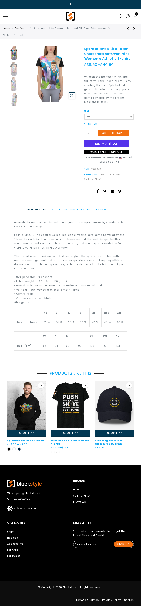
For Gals (20, 28)
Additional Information (71, 209)
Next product (134, 28)
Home (6, 28)
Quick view (41, 385)
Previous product (125, 28)
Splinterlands (93, 178)
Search (129, 600)
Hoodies (12, 537)
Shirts (117, 174)
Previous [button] (29, 76)
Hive (76, 489)
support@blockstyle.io (26, 493)
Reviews (102, 209)
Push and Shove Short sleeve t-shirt (70, 442)
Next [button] (68, 76)
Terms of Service (87, 600)
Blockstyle (80, 501)
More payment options (106, 152)
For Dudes (14, 555)
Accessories (15, 543)
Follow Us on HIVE (24, 508)
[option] (51, 74)
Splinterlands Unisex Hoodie (26, 440)
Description (36, 209)
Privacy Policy (111, 600)
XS (88, 117)
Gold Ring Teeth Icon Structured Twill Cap (109, 442)
